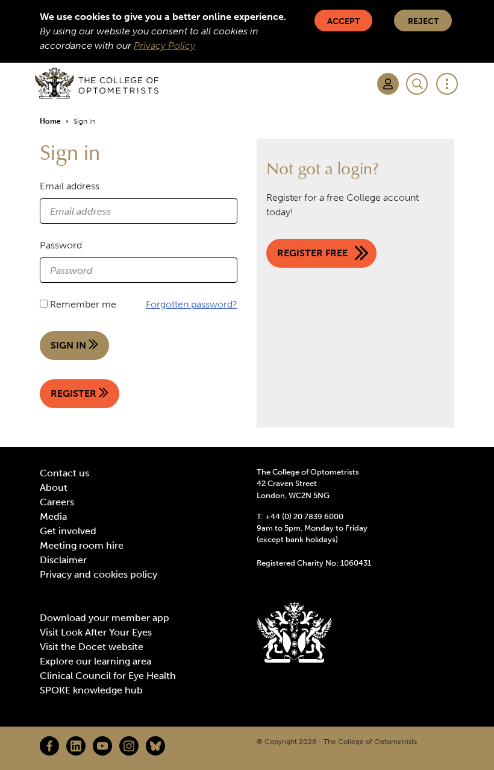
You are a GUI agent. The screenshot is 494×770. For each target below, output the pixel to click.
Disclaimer (63, 560)
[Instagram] (129, 746)
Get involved (68, 531)
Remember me (83, 304)
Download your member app (104, 617)
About (53, 487)
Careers (57, 502)
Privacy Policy (164, 45)
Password (61, 245)
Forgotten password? (191, 304)
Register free (312, 253)
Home (50, 121)
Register (75, 393)
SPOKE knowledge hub (91, 690)
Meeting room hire (82, 545)
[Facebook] (49, 746)
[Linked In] (76, 746)
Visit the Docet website (91, 646)
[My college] (388, 84)
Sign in (70, 345)
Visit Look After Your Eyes (96, 632)
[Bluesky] (155, 746)
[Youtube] (102, 746)
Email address (69, 186)
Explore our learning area (95, 661)
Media (53, 516)
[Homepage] (96, 83)
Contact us (64, 473)
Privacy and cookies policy (98, 574)
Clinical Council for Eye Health (108, 675)
